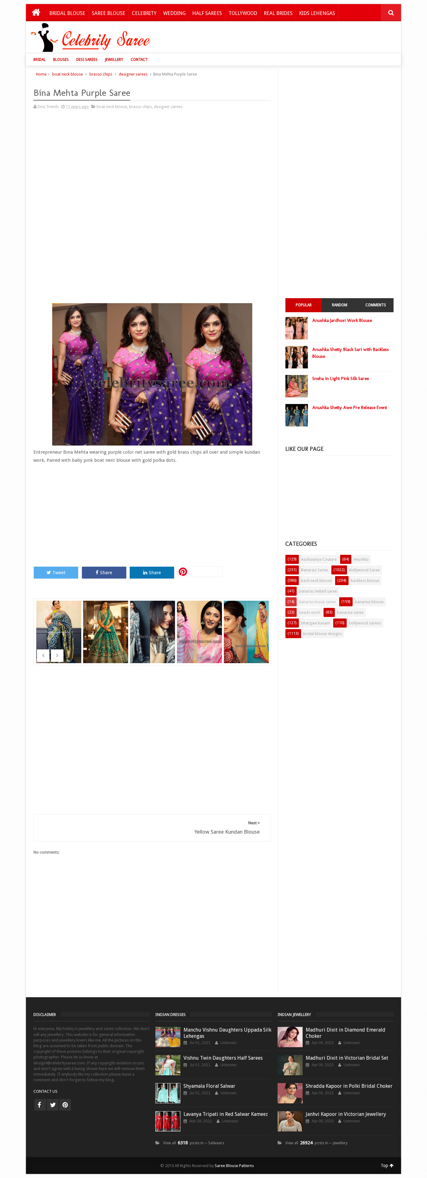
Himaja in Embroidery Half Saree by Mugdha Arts (106, 635)
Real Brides (278, 13)
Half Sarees (207, 13)
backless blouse (365, 580)
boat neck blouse (67, 74)
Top (385, 1165)
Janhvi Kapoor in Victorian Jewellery (346, 1114)
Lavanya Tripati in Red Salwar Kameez (225, 1114)
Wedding (174, 13)
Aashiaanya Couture (319, 559)
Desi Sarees (87, 59)
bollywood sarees (365, 623)
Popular (304, 305)
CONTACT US (45, 1091)
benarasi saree (350, 612)
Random (339, 305)
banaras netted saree (318, 591)
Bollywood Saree (364, 570)
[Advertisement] (283, 39)
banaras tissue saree (317, 601)
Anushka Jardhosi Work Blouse (342, 320)
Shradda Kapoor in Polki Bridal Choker (349, 1086)
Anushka (361, 559)
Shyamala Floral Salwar (209, 1086)
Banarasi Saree (314, 570)
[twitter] (52, 1105)
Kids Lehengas (317, 13)
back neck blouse (316, 580)
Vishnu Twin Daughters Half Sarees (223, 1058)
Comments (375, 305)
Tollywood (243, 13)
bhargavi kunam (315, 623)
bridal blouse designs (322, 633)
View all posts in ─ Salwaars (193, 1143)
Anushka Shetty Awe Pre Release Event (349, 407)
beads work (309, 612)
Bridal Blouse (67, 13)
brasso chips (100, 74)
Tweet (59, 572)
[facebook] (40, 1105)
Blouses (61, 59)
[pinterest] (65, 1105)
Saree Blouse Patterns (234, 1165)
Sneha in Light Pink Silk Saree (340, 378)
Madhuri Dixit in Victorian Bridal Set (347, 1058)
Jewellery (114, 59)
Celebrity (144, 13)
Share (106, 572)
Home (41, 74)
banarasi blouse (369, 601)
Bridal (39, 59)
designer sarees (133, 74)
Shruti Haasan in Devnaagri (200, 623)
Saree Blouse (108, 13)
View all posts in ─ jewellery (316, 1143)
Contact (139, 59)
